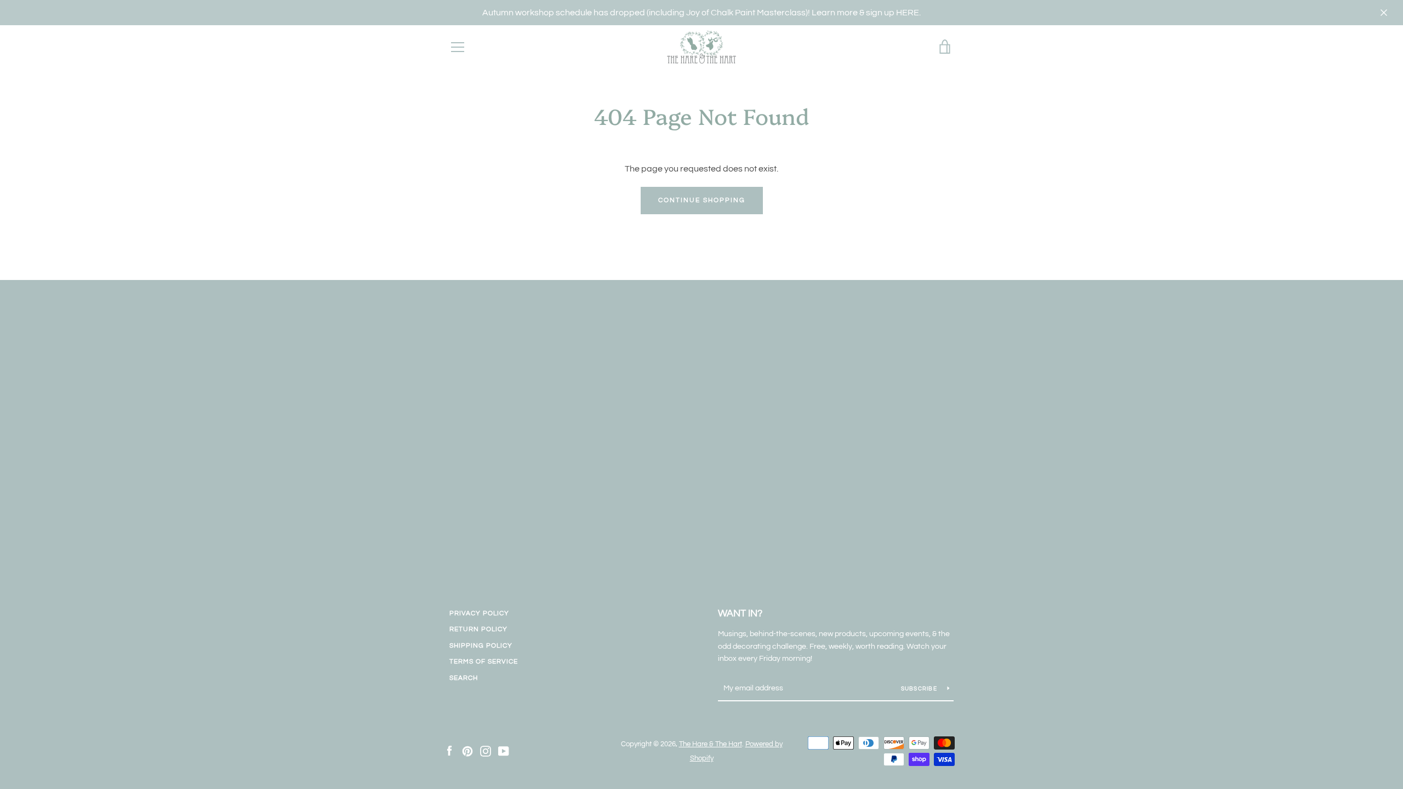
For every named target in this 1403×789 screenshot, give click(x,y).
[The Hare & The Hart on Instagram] (485, 750)
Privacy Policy (479, 613)
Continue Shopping (701, 200)
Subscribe (920, 688)
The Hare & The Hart (710, 744)
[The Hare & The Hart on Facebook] (449, 750)
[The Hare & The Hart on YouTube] (503, 750)
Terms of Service (483, 661)
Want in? (740, 613)
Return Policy (478, 629)
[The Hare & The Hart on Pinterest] (467, 750)
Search (463, 678)
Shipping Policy (480, 645)
